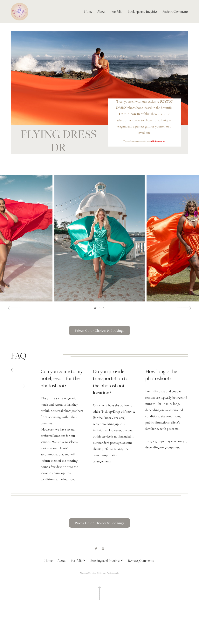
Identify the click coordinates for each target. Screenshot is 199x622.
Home (88, 11)
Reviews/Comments (175, 11)
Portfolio (116, 11)
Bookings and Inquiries (142, 11)
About (101, 11)
